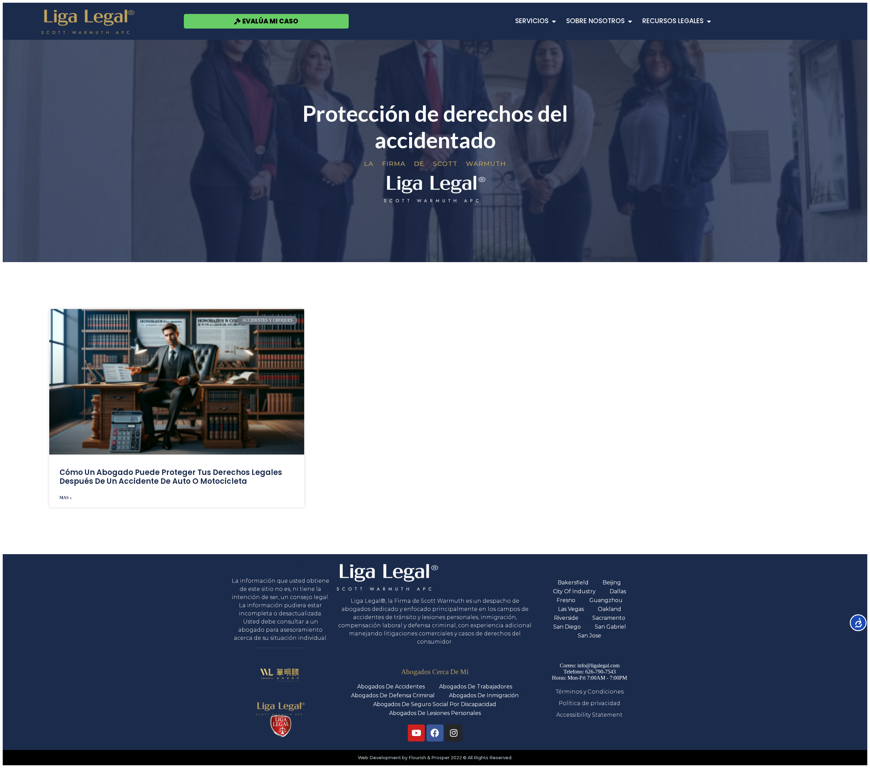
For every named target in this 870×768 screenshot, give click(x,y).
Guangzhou (606, 600)
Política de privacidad (589, 703)
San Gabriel (610, 627)
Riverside (566, 618)
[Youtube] (416, 732)
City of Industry (574, 591)
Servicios (532, 20)
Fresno (566, 600)
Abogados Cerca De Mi (435, 672)
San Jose (589, 635)
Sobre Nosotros (595, 20)
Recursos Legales (672, 20)
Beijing (612, 582)
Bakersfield (573, 582)
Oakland (609, 609)
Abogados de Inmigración (484, 695)
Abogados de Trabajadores (475, 686)
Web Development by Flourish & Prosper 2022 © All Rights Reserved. (435, 757)
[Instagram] (453, 732)
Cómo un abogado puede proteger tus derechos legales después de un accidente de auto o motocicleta (170, 477)
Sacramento (608, 618)
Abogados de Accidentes (391, 686)
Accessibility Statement (589, 715)
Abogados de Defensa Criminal (393, 695)
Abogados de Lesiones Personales (435, 713)
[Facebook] (435, 732)
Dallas (618, 591)
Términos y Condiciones (590, 691)
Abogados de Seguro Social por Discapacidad (434, 704)
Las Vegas (571, 609)
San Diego (567, 627)
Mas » (65, 497)
